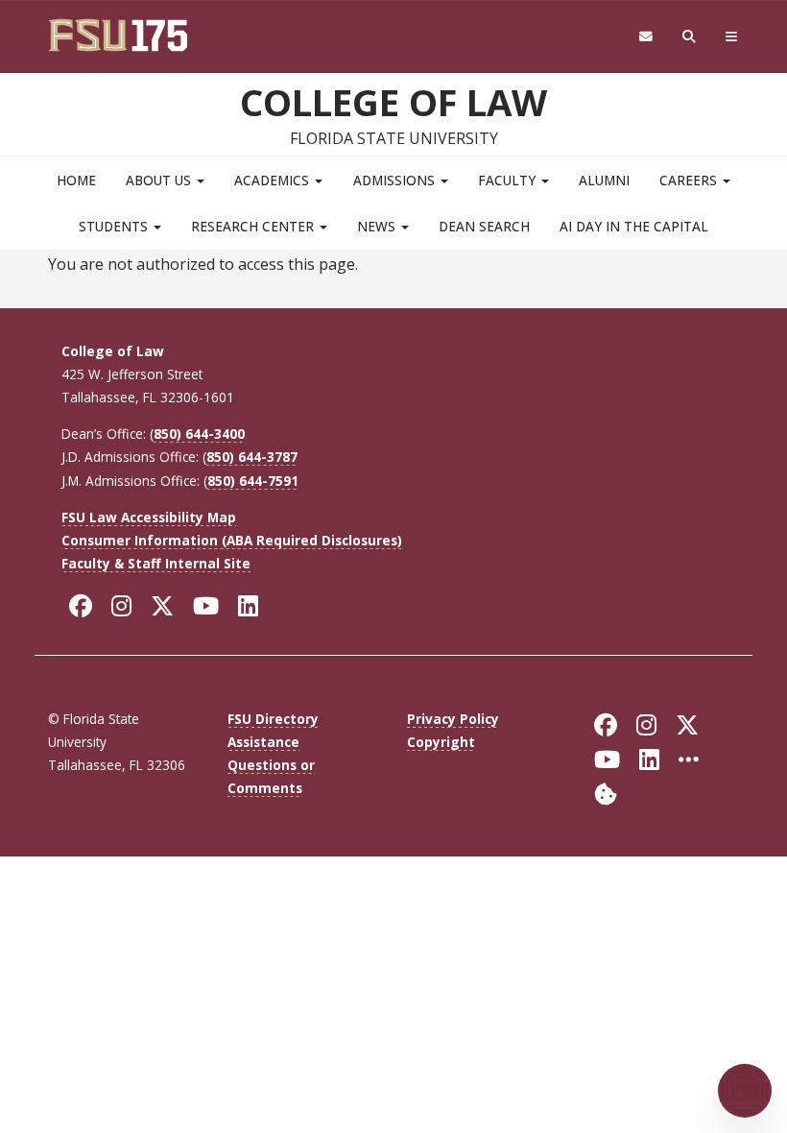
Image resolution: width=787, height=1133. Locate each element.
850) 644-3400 (199, 433)
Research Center (254, 226)
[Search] (689, 37)
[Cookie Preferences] (605, 792)
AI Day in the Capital (634, 226)
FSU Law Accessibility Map (148, 517)
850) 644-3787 (252, 456)
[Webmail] (645, 37)
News (378, 226)
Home (76, 180)
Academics (273, 180)
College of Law (393, 102)
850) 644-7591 (252, 480)
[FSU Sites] (732, 37)
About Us (160, 180)
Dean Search (484, 226)
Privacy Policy (453, 719)
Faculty (508, 180)
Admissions (396, 180)
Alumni (604, 180)
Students (115, 226)
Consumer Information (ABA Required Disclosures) (231, 540)
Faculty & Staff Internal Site (155, 563)
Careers (690, 180)
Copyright (441, 742)
